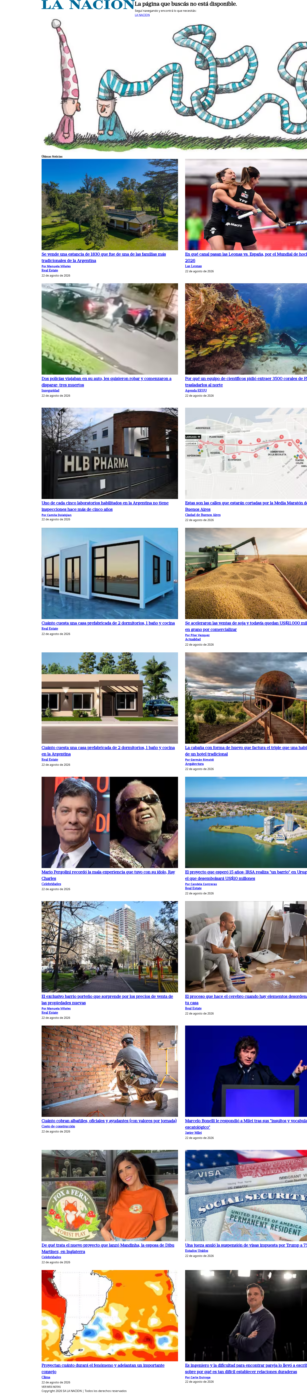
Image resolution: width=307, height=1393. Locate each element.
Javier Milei (193, 1133)
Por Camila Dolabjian (57, 515)
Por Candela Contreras (201, 884)
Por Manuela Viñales (56, 266)
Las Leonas (193, 266)
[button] (110, 205)
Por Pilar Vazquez (197, 635)
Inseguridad (50, 391)
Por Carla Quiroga (198, 1377)
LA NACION (142, 15)
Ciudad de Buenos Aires (203, 515)
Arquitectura (194, 764)
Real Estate (50, 270)
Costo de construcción (58, 1126)
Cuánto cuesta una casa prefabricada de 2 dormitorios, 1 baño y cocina (108, 623)
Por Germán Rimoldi (199, 760)
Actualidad (193, 639)
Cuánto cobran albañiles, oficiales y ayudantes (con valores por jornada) (109, 1121)
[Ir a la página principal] (88, 8)
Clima (46, 1377)
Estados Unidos (196, 1251)
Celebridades (51, 884)
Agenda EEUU (196, 391)
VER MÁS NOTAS (51, 1387)
